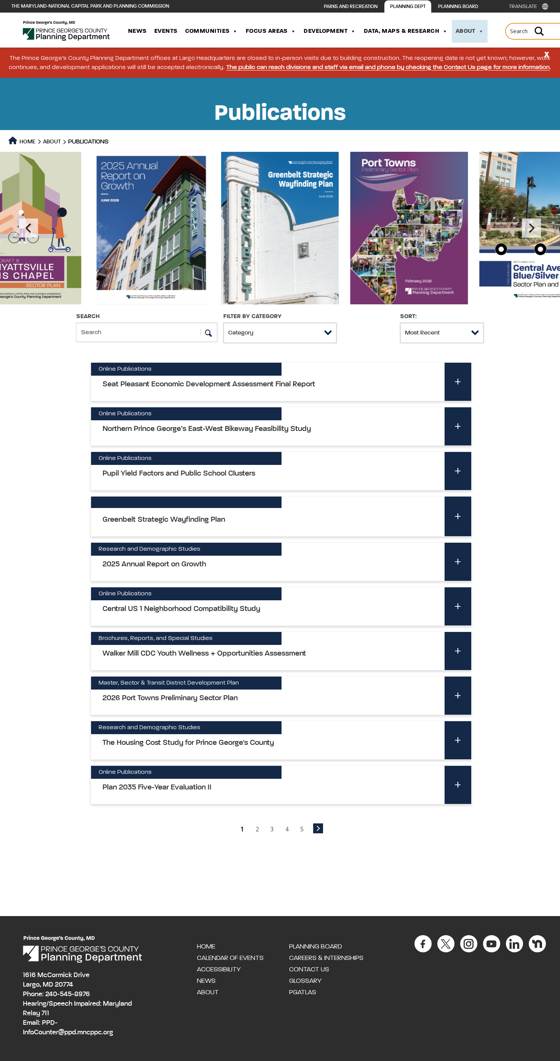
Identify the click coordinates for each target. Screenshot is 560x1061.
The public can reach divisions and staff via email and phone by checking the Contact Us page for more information (388, 67)
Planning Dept (408, 6)
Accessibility (219, 969)
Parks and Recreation (351, 6)
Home (26, 142)
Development (325, 31)
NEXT (318, 828)
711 (45, 1013)
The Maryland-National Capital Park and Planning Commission (90, 6)
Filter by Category (252, 316)
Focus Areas (267, 31)
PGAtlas (302, 992)
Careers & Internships (326, 958)
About (465, 31)
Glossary (305, 980)
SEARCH (88, 316)
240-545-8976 (67, 994)
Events (166, 31)
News (137, 31)
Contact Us (309, 969)
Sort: (408, 316)
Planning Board (458, 6)
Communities (207, 31)
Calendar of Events (230, 958)
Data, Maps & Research (401, 31)
